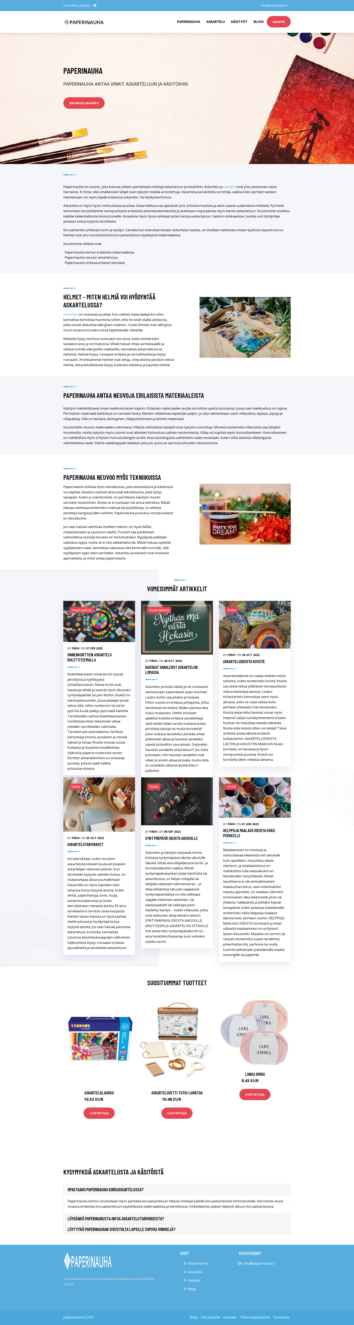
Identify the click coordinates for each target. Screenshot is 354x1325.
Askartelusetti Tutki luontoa (177, 1092)
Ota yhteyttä (210, 1317)
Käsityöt (239, 21)
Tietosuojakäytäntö (255, 1317)
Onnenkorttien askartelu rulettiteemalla (89, 657)
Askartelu (215, 21)
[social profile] (95, 5)
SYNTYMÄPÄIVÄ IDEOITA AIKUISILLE (171, 838)
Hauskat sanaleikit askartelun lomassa (171, 670)
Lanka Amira (255, 1074)
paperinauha (188, 21)
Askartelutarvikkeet (85, 844)
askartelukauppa (84, 103)
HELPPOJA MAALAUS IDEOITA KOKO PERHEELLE (249, 833)
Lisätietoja (99, 1113)
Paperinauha (198, 1263)
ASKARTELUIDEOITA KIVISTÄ (244, 661)
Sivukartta (281, 1317)
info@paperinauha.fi (274, 5)
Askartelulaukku (99, 1092)
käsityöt (229, 187)
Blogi (259, 21)
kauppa (279, 22)
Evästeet (229, 1317)
